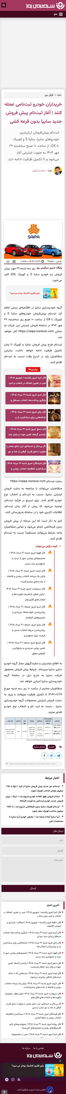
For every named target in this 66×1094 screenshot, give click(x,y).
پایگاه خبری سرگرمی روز (49, 268)
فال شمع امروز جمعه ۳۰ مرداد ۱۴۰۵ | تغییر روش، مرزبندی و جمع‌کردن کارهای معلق (26, 648)
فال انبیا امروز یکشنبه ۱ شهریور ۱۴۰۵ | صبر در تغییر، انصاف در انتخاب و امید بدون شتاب (27, 381)
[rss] (19, 1080)
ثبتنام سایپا (39, 747)
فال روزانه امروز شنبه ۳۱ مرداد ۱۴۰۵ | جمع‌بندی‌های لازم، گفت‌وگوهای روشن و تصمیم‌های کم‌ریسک (35, 1026)
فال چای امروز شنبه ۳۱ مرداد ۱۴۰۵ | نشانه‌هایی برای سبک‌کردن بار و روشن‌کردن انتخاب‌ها (28, 415)
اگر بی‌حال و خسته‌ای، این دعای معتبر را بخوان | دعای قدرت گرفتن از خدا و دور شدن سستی (26, 450)
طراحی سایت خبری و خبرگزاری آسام (32, 1089)
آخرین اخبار (53, 905)
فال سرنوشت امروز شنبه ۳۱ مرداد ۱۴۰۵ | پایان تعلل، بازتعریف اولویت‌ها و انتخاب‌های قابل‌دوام (25, 594)
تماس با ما (38, 1048)
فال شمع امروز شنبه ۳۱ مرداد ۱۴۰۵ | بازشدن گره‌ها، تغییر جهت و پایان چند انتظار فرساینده (27, 433)
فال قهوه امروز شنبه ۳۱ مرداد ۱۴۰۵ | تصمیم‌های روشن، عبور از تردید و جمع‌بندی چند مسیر (27, 558)
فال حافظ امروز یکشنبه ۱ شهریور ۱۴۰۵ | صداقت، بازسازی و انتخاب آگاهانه (34, 924)
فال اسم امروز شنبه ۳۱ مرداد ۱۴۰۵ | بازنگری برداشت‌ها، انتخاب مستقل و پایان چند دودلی (28, 398)
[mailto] (13, 261)
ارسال (33, 888)
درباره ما (26, 1048)
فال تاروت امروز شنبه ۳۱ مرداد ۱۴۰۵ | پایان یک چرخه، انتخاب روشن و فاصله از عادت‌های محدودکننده (26, 576)
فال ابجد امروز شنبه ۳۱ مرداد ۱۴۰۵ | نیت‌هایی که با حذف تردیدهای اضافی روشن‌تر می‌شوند (34, 975)
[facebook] (44, 756)
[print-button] (7, 261)
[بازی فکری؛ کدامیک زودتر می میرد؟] (54, 1070)
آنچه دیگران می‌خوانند (46, 546)
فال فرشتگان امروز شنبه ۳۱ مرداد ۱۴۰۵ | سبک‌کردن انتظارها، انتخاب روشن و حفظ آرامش (26, 467)
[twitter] (51, 756)
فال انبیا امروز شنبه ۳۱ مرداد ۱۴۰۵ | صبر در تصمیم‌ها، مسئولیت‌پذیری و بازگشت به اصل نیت (36, 1036)
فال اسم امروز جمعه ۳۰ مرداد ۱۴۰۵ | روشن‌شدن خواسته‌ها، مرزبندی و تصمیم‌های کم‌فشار (26, 612)
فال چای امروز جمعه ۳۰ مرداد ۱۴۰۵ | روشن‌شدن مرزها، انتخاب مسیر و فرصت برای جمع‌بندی (26, 630)
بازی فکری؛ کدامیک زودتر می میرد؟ (28, 1066)
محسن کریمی (38, 171)
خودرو (51, 747)
